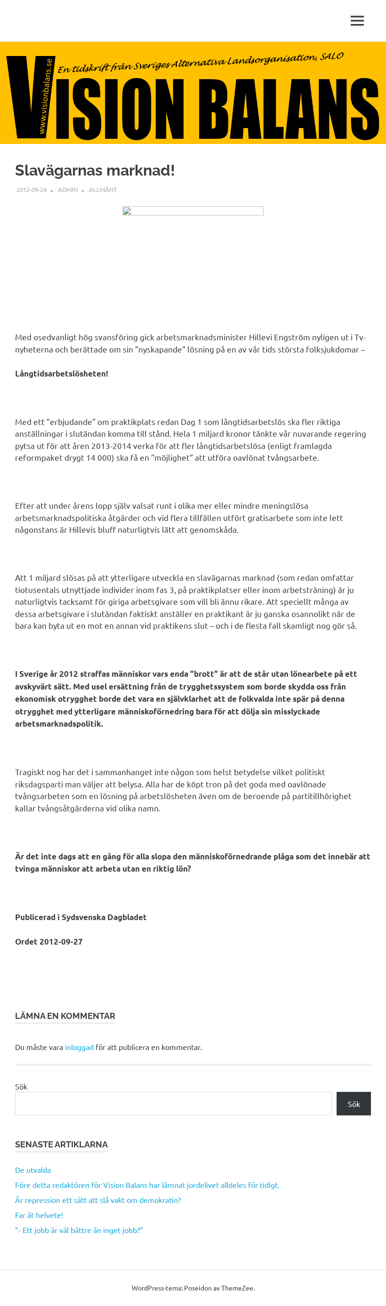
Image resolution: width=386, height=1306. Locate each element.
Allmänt (103, 189)
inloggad (79, 1046)
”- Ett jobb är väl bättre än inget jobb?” (79, 1229)
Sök (21, 1086)
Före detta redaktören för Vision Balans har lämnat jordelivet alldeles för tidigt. (147, 1184)
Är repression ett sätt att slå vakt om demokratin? (98, 1199)
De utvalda (33, 1169)
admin (68, 189)
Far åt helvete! (39, 1214)
